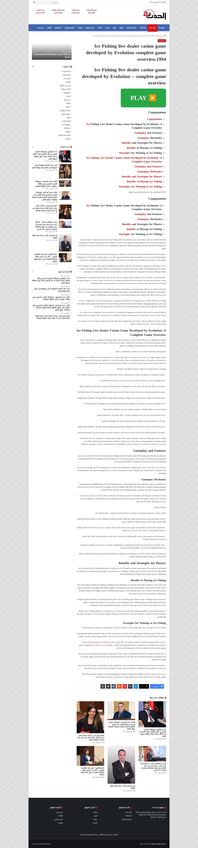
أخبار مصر (152, 27)
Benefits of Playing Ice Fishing (144, 181)
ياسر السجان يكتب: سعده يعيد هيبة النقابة (122, 787)
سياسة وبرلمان (131, 27)
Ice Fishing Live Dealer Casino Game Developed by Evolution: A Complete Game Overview (124, 159)
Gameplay (140, 132)
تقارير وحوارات (69, 27)
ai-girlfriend (66, 75)
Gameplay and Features (148, 166)
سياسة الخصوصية (92, 834)
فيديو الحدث (66, 121)
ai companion (65, 71)
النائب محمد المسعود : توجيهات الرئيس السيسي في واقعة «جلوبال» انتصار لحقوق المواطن (46, 184)
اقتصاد (99, 27)
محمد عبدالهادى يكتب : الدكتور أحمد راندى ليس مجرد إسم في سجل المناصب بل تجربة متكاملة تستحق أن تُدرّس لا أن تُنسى (153, 767)
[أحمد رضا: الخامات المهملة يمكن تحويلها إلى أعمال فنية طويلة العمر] (65, 171)
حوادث (107, 27)
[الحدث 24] (154, 15)
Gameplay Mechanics (149, 171)
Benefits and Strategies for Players (142, 176)
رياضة (121, 27)
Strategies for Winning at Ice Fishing (140, 186)
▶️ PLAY (143, 98)
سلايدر (68, 107)
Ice (88, 124)
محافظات (143, 27)
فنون (114, 27)
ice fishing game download (97, 642)
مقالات (49, 27)
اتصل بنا (82, 834)
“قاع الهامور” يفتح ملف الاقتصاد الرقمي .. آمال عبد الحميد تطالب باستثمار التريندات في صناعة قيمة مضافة (92, 771)
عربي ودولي (89, 27)
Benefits (126, 142)
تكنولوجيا (58, 27)
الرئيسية (161, 27)
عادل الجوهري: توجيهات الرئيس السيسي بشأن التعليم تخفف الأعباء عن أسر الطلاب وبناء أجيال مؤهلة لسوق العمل (152, 733)
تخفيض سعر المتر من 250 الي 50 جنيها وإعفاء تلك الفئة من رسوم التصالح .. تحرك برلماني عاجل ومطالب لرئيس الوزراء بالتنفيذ (52, 52)
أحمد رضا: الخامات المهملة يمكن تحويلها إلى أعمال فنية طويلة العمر (44, 166)
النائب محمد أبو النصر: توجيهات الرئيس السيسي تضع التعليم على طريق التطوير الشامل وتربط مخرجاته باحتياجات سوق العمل (121, 725)
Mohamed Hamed (45, 843)
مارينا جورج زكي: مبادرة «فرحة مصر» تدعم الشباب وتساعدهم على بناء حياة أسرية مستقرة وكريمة (90, 737)
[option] (52, 47)
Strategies (124, 152)
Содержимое (154, 119)
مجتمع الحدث (65, 124)
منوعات (79, 27)
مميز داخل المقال (64, 135)
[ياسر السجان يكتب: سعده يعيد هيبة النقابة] (121, 765)
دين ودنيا (40, 27)
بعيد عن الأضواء (64, 85)
